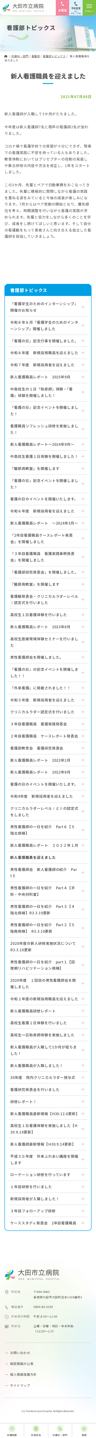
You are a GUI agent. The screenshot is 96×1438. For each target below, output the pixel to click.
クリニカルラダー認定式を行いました (42, 711)
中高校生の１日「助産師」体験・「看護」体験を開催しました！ (41, 392)
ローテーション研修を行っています (40, 1174)
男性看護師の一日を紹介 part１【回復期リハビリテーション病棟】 (42, 965)
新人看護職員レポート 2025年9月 (40, 376)
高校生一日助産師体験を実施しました (42, 1034)
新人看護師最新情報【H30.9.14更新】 (43, 1144)
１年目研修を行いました (31, 1186)
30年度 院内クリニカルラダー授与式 (42, 1077)
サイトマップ (20, 1385)
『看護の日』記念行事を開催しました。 (44, 340)
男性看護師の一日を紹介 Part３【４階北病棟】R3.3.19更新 (42, 909)
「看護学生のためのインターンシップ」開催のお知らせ (44, 307)
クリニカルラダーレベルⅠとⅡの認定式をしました (44, 811)
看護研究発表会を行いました (34, 1089)
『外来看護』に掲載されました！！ (40, 687)
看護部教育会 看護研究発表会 (36, 748)
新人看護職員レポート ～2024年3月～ (44, 523)
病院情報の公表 (21, 1363)
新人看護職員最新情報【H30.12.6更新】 (44, 1113)
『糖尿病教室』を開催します (34, 468)
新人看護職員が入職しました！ (36, 1065)
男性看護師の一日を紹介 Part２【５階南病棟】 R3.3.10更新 (42, 928)
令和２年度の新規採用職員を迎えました (44, 998)
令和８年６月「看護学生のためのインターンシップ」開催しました (44, 325)
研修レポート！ (23, 1101)
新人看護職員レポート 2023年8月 (40, 626)
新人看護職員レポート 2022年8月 (40, 772)
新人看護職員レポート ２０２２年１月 (44, 845)
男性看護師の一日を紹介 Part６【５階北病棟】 (42, 830)
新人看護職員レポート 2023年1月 (40, 760)
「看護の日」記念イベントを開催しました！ (44, 410)
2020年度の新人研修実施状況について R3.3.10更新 (45, 946)
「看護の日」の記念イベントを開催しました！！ (44, 672)
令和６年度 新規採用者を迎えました (42, 511)
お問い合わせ (20, 1352)
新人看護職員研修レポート (33, 1011)
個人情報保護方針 (23, 1374)
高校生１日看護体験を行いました (38, 614)
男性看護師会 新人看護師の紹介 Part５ (43, 873)
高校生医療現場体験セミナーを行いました (44, 642)
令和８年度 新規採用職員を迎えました (44, 352)
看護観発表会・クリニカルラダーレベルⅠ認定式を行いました (44, 599)
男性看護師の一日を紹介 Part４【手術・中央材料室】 (42, 891)
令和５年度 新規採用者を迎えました (42, 700)
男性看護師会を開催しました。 (36, 657)
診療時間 (12, 1435)
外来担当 (36, 1435)
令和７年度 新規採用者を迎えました (42, 364)
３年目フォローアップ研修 (33, 1210)
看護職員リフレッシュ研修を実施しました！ (44, 429)
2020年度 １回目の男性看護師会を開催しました (43, 983)
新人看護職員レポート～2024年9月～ (42, 444)
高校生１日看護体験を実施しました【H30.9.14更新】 (43, 1129)
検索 (84, 1435)
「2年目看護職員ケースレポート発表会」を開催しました (41, 538)
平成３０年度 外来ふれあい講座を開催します (44, 1159)
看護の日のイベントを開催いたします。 (44, 498)
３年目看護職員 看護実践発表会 (38, 724)
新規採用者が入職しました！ (34, 1198)
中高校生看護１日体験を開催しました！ (44, 456)
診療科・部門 (60, 1435)
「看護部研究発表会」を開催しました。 (44, 572)
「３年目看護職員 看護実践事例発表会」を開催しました (42, 557)
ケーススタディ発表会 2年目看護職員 (43, 1223)
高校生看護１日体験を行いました (38, 1022)
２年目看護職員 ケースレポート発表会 (44, 736)
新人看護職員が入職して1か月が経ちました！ (43, 1050)
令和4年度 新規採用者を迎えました (41, 796)
